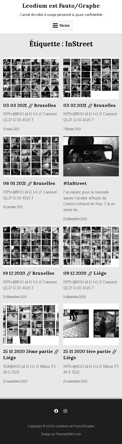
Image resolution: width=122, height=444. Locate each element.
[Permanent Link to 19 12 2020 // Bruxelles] (31, 246)
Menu (65, 25)
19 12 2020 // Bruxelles (28, 273)
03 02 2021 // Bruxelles (89, 105)
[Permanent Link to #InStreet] (91, 156)
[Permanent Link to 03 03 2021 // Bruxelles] (31, 78)
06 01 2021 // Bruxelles (29, 183)
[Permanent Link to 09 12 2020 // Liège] (91, 246)
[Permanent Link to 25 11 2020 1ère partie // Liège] (91, 324)
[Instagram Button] (65, 411)
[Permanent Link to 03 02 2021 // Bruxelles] (91, 78)
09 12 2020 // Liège (84, 273)
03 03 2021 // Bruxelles (29, 105)
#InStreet (75, 183)
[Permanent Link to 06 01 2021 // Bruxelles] (31, 156)
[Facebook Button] (56, 411)
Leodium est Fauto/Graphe (61, 5)
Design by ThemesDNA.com (61, 434)
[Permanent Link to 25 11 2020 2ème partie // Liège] (31, 324)
